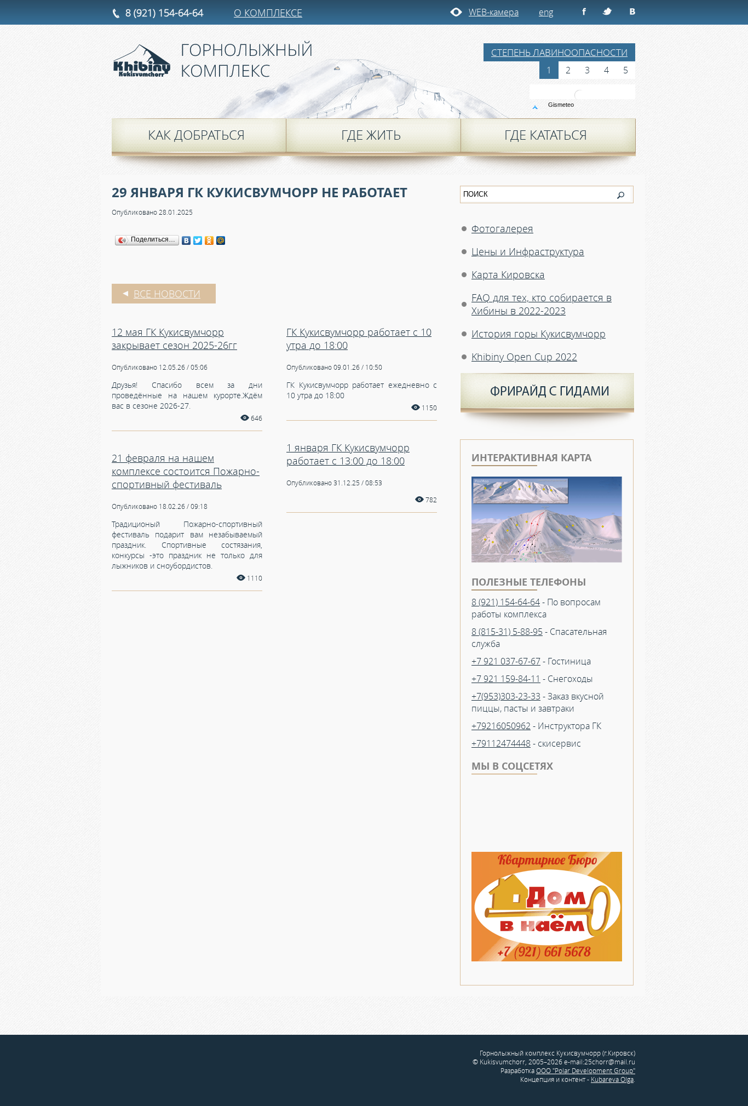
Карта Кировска (508, 274)
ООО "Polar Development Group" (585, 1070)
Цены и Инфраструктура (527, 251)
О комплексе (268, 12)
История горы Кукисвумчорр (538, 333)
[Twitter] (198, 240)
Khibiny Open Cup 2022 (524, 356)
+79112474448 (501, 743)
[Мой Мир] (221, 240)
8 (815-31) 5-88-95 (507, 632)
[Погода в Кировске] (582, 95)
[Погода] (555, 104)
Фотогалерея (502, 228)
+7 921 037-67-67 (505, 661)
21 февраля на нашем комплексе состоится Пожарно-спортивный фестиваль (186, 471)
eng (546, 12)
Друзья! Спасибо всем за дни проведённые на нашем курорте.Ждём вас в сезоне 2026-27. (187, 395)
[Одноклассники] (209, 240)
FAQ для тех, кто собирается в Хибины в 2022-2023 (541, 304)
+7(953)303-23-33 (505, 696)
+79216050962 (501, 726)
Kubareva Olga (612, 1079)
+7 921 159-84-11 (505, 679)
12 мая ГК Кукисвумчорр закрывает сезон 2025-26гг (174, 338)
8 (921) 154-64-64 (164, 12)
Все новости (167, 293)
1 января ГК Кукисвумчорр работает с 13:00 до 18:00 (348, 454)
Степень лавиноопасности (559, 52)
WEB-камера (494, 12)
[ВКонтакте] (186, 240)
